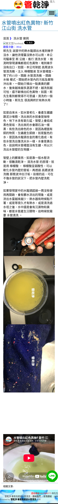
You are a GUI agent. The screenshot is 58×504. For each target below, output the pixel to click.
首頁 (6, 38)
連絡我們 (36, 496)
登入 (52, 1)
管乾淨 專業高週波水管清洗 (23, 499)
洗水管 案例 (21, 38)
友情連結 (47, 496)
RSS (56, 496)
